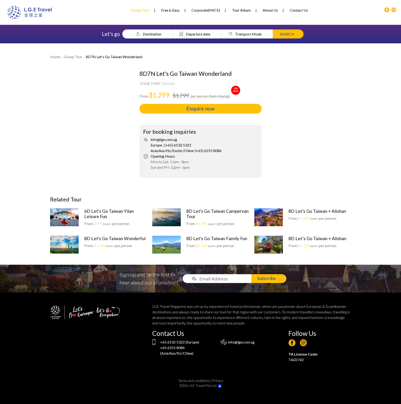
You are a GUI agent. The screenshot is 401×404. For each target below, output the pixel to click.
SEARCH (287, 34)
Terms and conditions (194, 381)
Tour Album (241, 10)
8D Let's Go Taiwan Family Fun (216, 238)
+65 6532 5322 (172, 342)
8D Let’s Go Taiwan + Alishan (317, 238)
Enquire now (200, 108)
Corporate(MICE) (205, 10)
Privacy (217, 381)
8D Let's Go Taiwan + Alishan (317, 211)
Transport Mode (248, 34)
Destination (152, 34)
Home (55, 56)
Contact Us (299, 10)
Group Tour (140, 10)
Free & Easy (170, 10)
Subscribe (266, 278)
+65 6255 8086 (172, 347)
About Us (270, 10)
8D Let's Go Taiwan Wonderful (115, 238)
